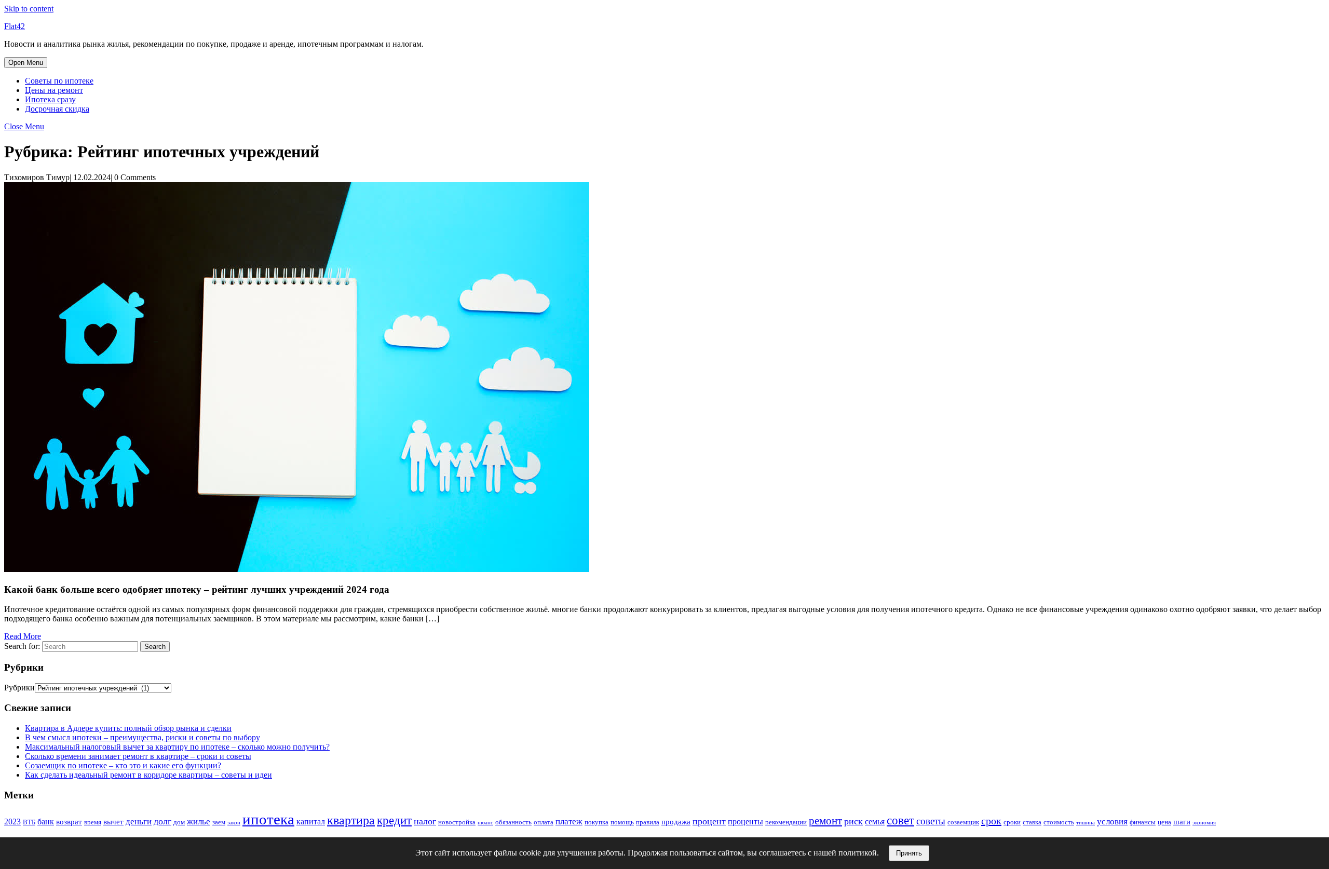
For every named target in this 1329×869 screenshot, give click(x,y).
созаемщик (963, 822)
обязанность (513, 822)
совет (900, 820)
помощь (622, 822)
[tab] (25, 62)
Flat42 (14, 26)
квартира (351, 820)
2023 (12, 821)
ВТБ (29, 822)
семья (875, 821)
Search (155, 646)
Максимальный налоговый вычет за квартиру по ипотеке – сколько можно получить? (177, 746)
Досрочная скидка (57, 108)
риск (853, 821)
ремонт (825, 820)
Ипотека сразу (50, 99)
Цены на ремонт (54, 90)
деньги (139, 821)
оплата (543, 822)
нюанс (485, 822)
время (92, 822)
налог (425, 821)
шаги (1181, 822)
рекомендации (786, 822)
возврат (69, 822)
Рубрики (19, 687)
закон (233, 822)
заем (218, 822)
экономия (1204, 822)
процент (709, 821)
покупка (596, 822)
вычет (113, 822)
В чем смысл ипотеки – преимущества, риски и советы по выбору (142, 737)
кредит (394, 820)
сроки (1012, 822)
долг (162, 821)
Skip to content (28, 8)
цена (1164, 822)
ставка (1032, 822)
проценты (745, 821)
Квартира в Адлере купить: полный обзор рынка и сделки (128, 728)
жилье (198, 821)
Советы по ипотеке (59, 80)
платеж (568, 821)
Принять (909, 853)
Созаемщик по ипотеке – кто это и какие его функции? (123, 765)
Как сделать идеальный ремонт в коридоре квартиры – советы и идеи (148, 774)
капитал (310, 821)
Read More (22, 636)
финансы (1143, 822)
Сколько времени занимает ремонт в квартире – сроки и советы (138, 756)
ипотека (268, 819)
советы (930, 821)
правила (647, 822)
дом (179, 822)
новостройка (457, 822)
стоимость (1058, 822)
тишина (1085, 822)
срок (991, 820)
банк (45, 821)
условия (1112, 821)
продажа (675, 822)
